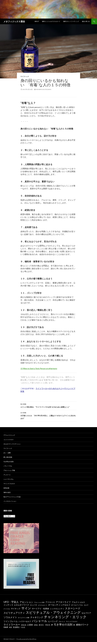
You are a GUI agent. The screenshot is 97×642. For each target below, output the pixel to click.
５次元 (22, 627)
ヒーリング (53, 621)
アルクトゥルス (78, 602)
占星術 (30, 625)
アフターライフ (63, 602)
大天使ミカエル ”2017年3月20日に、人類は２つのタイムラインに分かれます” (48, 415)
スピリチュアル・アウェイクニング (53, 612)
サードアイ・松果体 (40, 608)
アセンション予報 (9, 470)
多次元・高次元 (44, 625)
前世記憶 (6, 488)
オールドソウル (77, 605)
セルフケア (86, 613)
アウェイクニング (9, 435)
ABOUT (37, 21)
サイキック (15, 608)
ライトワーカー (12, 624)
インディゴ (8, 605)
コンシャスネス (8, 439)
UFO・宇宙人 (11, 601)
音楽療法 (16, 627)
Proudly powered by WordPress (26, 639)
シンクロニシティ (57, 609)
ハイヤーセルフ (25, 621)
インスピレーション (10, 501)
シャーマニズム (8, 479)
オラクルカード (42, 605)
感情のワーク (82, 624)
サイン (26, 608)
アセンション (26, 602)
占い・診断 (7, 453)
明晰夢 (6, 627)
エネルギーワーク (21, 605)
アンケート (7, 475)
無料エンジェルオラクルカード (51, 21)
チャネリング (36, 617)
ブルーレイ (62, 621)
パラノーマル (8, 466)
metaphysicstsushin (43, 89)
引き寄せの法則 (8, 461)
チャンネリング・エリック (65, 617)
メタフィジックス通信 (14, 21)
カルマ (86, 605)
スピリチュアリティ (14, 612)
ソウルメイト (10, 617)
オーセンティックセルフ (59, 605)
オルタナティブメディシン (12, 444)
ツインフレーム (11, 621)
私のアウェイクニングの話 (12, 497)
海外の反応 (7, 492)
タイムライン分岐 (23, 617)
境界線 (36, 625)
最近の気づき (86, 21)
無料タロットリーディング (71, 21)
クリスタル (7, 609)
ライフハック (24, 76)
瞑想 (10, 627)
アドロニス (50, 602)
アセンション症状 (39, 602)
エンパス (33, 605)
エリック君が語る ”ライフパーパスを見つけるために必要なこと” (45, 405)
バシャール (39, 621)
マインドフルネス (9, 483)
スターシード (72, 608)
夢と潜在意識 (8, 457)
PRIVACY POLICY (9, 639)
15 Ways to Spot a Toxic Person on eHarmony (38, 368)
